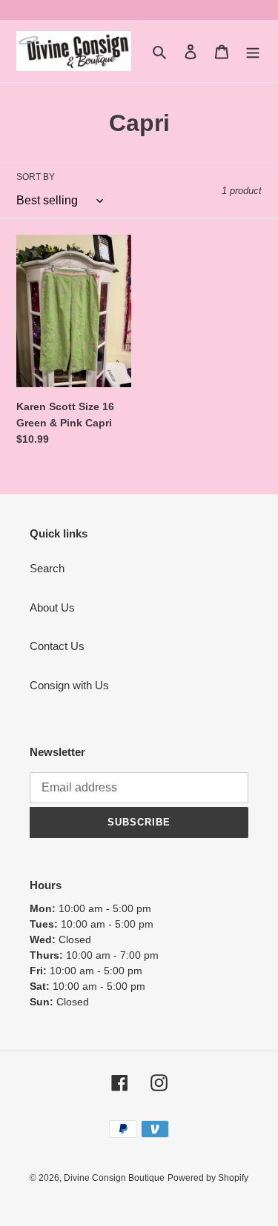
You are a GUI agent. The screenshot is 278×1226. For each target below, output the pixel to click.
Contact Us (57, 646)
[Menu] (252, 51)
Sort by (35, 177)
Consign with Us (69, 685)
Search (47, 568)
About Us (52, 607)
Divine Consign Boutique (114, 1178)
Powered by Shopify (208, 1178)
